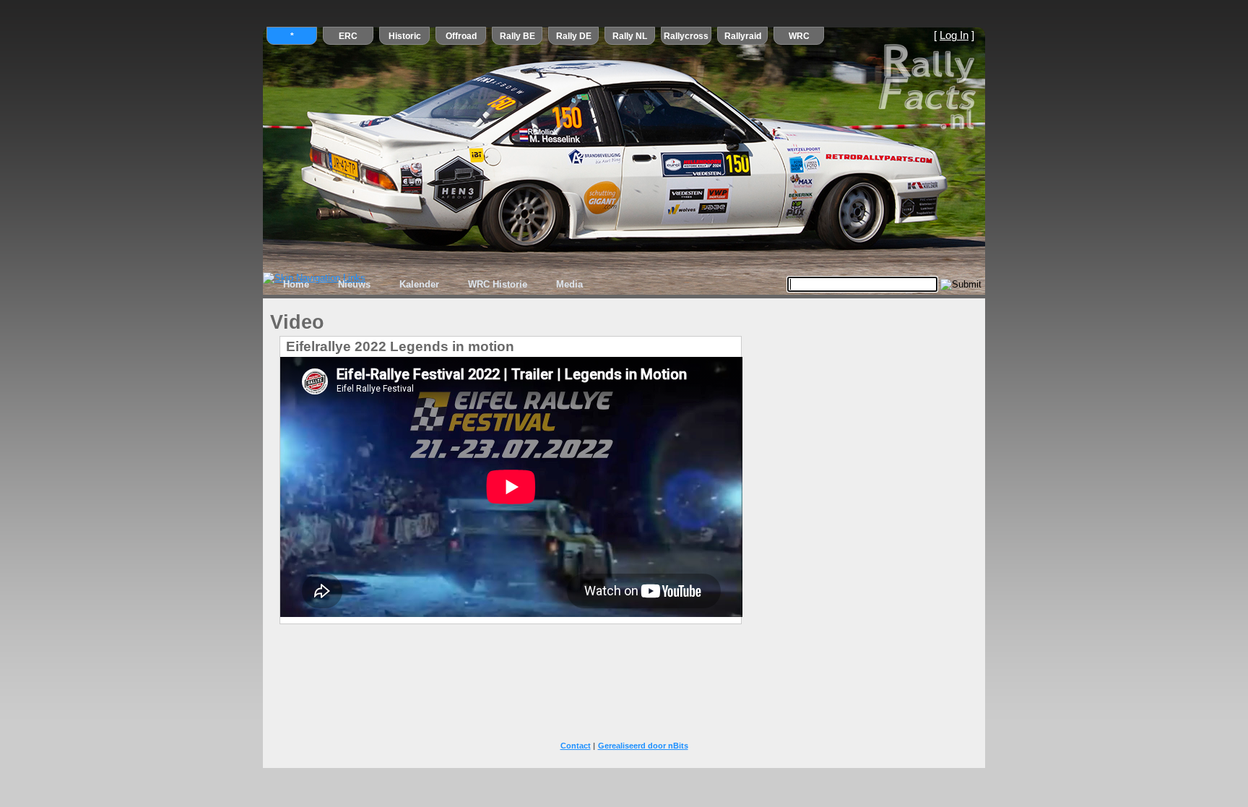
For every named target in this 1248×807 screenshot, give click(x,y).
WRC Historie (497, 284)
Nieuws (354, 284)
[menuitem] (296, 284)
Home (296, 284)
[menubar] (433, 284)
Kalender (419, 284)
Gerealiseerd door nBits (643, 745)
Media (569, 284)
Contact (575, 745)
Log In (954, 35)
